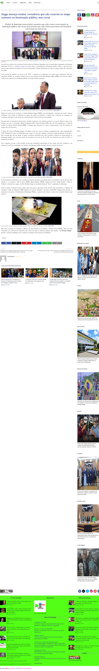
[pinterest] (79, 18)
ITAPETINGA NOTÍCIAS (40, 650)
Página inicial (4, 10)
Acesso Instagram (82, 120)
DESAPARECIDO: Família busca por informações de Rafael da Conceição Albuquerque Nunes (49, 652)
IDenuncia (17, 256)
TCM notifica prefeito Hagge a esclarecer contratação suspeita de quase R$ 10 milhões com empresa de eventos (19, 655)
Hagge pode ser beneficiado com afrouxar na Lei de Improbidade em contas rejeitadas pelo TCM (19, 619)
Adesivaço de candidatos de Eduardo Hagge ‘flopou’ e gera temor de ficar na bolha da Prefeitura (91, 56)
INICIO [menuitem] (8, 2)
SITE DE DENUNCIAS (27, 668)
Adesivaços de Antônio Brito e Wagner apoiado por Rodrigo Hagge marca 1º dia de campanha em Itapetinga (91, 81)
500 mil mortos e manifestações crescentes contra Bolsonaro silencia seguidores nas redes (18, 629)
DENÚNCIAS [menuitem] (23, 2)
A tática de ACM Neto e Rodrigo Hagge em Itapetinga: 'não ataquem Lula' (35, 280)
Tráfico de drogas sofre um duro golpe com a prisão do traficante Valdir (19, 602)
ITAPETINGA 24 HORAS (40, 622)
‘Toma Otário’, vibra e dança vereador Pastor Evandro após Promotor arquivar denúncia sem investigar (19, 610)
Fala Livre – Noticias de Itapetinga (43, 629)
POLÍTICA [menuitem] (15, 2)
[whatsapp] (88, 14)
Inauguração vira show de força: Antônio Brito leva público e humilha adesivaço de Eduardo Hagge (60, 280)
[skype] (87, 591)
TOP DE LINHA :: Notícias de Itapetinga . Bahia (46, 642)
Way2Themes (12, 668)
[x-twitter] (84, 14)
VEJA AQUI (56, 110)
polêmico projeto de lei (22, 66)
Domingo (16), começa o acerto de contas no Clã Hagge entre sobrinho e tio (91, 92)
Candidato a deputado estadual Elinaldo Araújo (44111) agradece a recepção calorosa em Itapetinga (49, 624)
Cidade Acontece (39, 635)
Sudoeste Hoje (38, 663)
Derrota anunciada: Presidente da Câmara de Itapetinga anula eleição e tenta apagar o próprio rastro (11, 280)
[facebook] (79, 14)
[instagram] (93, 14)
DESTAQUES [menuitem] (37, 2)
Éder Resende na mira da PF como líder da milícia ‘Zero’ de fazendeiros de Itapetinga (18, 637)
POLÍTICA (11, 10)
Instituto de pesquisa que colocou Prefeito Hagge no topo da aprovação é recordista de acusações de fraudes (19, 645)
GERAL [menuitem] (30, 2)
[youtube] (97, 14)
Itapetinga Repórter (39, 657)
